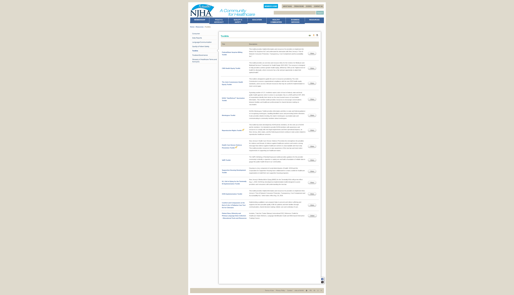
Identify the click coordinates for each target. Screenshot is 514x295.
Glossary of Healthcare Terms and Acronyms (204, 60)
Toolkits (195, 50)
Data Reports (197, 38)
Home (192, 27)
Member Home (271, 6)
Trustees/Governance (200, 55)
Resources (199, 27)
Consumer (196, 33)
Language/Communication (202, 42)
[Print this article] (313, 36)
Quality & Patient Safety (200, 46)
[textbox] (295, 13)
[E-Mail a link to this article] (309, 36)
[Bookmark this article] (317, 36)
